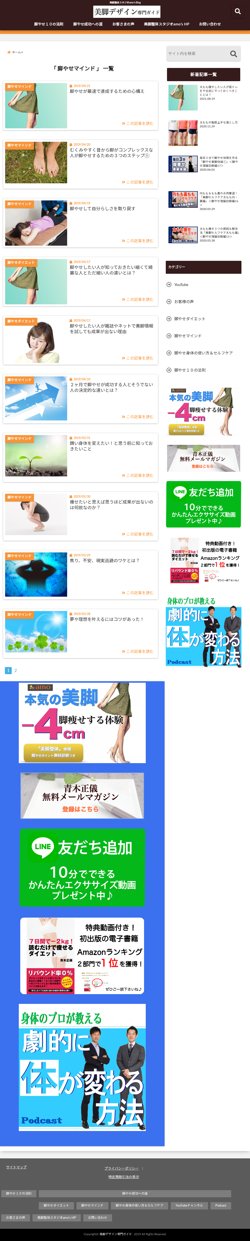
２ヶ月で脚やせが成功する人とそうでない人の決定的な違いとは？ (111, 388)
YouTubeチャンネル (189, 1205)
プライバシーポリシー (121, 1168)
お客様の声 (184, 302)
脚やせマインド (188, 336)
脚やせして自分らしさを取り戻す (102, 209)
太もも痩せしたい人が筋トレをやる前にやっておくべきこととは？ (219, 91)
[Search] (233, 54)
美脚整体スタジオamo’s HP (166, 24)
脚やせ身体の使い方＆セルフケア (203, 353)
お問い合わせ (210, 24)
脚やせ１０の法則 (48, 24)
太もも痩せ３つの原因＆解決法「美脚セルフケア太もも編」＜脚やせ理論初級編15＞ (219, 233)
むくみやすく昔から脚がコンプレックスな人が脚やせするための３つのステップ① (111, 153)
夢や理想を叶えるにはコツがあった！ (107, 619)
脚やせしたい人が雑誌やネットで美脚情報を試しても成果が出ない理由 (111, 329)
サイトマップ (16, 1167)
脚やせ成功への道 (88, 24)
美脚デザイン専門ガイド (116, 1234)
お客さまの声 (123, 24)
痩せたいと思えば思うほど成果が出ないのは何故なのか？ (111, 505)
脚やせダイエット (190, 319)
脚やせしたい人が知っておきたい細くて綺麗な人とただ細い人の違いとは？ (111, 270)
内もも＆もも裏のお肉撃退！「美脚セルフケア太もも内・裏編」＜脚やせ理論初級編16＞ (219, 199)
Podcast (220, 1205)
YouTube (181, 285)
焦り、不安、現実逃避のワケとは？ (105, 561)
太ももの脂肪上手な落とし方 (219, 122)
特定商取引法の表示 (123, 1177)
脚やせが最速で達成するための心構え (107, 91)
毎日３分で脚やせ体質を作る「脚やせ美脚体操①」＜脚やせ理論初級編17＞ (219, 162)
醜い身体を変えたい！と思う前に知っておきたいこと (111, 446)
